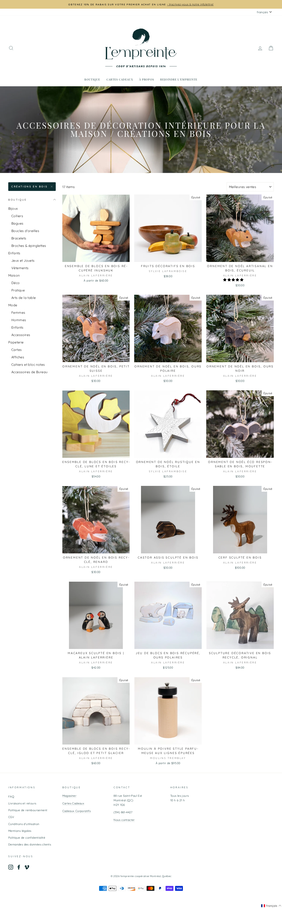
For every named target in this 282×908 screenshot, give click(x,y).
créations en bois (29, 186)
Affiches (17, 357)
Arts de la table (23, 298)
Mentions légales (19, 830)
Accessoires (20, 335)
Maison (14, 275)
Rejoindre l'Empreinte (178, 79)
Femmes (18, 312)
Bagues (17, 223)
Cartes (16, 350)
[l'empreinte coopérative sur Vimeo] (26, 867)
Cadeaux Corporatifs (76, 811)
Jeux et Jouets (23, 260)
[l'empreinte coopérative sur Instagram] (10, 867)
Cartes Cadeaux (73, 803)
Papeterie (16, 342)
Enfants (14, 253)
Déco (15, 283)
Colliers (17, 216)
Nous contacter (124, 820)
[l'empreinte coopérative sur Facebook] (18, 867)
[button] (233, 280)
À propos (146, 79)
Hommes (18, 320)
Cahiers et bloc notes (28, 364)
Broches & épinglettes (28, 246)
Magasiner (69, 795)
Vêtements (20, 268)
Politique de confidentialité (26, 837)
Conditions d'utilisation (23, 824)
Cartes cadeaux (120, 79)
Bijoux (13, 208)
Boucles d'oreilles (25, 231)
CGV (11, 817)
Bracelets (18, 238)
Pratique (18, 290)
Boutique (92, 79)
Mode (12, 305)
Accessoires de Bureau (29, 372)
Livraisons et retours (22, 803)
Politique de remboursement (27, 810)
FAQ (11, 796)
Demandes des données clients (29, 844)
